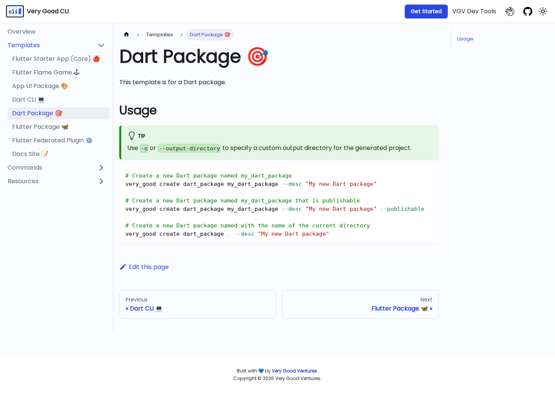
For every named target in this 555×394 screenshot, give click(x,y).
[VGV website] (510, 11)
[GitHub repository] (528, 11)
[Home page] (126, 34)
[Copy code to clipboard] (429, 174)
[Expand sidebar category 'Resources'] (101, 181)
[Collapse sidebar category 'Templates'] (101, 45)
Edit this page (149, 267)
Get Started (426, 11)
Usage (465, 39)
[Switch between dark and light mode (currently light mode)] (543, 11)
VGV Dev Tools (474, 11)
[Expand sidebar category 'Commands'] (101, 168)
